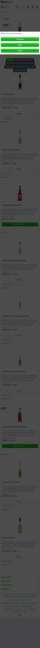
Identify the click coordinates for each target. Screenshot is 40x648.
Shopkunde (20, 39)
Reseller (20, 51)
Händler (20, 45)
